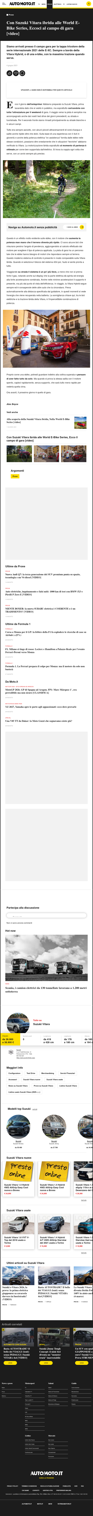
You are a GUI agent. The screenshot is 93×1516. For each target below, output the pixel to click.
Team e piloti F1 (29, 1400)
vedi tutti (34, 1109)
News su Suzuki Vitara (17, 1085)
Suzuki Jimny (54, 1144)
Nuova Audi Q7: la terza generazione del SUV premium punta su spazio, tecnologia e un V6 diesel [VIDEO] (42, 576)
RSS (82, 1486)
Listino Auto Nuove (30, 1440)
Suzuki (18, 1141)
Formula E (27, 1404)
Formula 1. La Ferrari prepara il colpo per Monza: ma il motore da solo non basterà (45, 668)
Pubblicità (67, 1486)
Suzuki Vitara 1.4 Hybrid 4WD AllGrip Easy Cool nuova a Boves (16, 1187)
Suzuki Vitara (41, 1024)
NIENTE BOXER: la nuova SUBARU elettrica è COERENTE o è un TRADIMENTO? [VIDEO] (40, 610)
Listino (28, 1435)
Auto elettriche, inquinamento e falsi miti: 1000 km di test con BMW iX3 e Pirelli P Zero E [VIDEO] (44, 593)
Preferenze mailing (63, 1490)
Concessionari (51, 1452)
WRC (26, 1425)
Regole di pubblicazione (49, 1486)
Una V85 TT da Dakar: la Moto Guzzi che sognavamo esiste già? (38, 720)
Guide (74, 1383)
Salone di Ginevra (52, 1396)
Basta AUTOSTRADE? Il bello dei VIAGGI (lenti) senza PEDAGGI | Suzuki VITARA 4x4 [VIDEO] (54, 1291)
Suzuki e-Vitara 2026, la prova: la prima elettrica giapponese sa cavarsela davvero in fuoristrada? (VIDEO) (15, 1293)
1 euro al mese (72, 227)
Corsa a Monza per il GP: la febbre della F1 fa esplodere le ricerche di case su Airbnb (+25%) (45, 634)
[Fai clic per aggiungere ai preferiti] (16, 73)
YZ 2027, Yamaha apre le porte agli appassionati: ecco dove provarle (40, 706)
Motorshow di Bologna (53, 1404)
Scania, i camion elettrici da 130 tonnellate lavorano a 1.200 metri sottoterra (46, 989)
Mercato (51, 1435)
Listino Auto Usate (29, 1444)
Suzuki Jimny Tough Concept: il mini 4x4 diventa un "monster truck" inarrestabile (50, 1353)
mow (50, 1504)
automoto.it (27, 1504)
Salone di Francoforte (53, 1391)
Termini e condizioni (29, 1486)
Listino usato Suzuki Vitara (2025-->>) (24, 1092)
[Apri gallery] (19, 453)
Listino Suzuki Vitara (68, 1085)
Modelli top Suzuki (19, 1108)
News (42, 1344)
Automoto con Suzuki (15, 1344)
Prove (11, 15)
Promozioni (51, 1456)
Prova (78, 1344)
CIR (26, 1412)
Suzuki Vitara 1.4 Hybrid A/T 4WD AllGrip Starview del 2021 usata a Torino (53, 1240)
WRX (26, 1429)
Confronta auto (29, 1452)
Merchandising (47, 1073)
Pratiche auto (75, 1400)
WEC (26, 1420)
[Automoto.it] (22, 3)
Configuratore (14, 1073)
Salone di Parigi (52, 1400)
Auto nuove (51, 1440)
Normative (74, 1396)
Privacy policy (12, 1486)
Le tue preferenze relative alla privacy (38, 1511)
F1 (25, 1387)
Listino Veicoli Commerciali (32, 1448)
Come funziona (75, 1387)
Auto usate (51, 1444)
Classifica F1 (28, 1396)
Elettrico (4, 1396)
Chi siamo (25, 1490)
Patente (73, 1404)
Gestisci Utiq (48, 1490)
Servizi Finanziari (67, 1073)
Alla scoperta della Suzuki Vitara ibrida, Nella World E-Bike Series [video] (38, 420)
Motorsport (30, 1383)
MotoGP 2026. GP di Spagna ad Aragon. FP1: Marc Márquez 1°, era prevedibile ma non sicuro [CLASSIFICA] (41, 691)
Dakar (26, 1408)
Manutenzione (75, 1391)
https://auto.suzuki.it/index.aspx (25, 1058)
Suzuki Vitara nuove (31, 1079)
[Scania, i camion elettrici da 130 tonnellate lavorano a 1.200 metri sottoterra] (46, 958)
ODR (75, 1486)
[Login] (88, 3)
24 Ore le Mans (29, 1416)
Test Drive (31, 1073)
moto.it (40, 1504)
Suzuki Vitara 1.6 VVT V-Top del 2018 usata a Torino (16, 1240)
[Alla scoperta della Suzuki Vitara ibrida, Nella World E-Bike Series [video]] (80, 423)
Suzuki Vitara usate (54, 1079)
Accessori (12, 1079)
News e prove (7, 1383)
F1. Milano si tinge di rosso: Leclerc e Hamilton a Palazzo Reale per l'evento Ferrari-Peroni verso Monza (45, 651)
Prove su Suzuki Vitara (43, 1085)
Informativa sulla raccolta (10, 1511)
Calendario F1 (28, 1391)
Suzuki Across (18, 1144)
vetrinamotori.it (64, 1504)
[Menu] (4, 3)
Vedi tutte (83, 1200)
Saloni (50, 1383)
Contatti (36, 1490)
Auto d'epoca (51, 1448)
